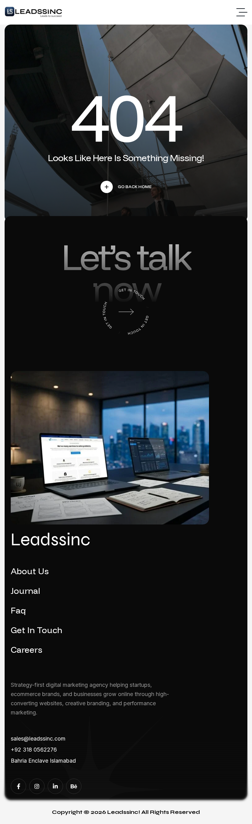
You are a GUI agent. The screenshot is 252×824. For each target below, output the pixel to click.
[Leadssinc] (33, 12)
